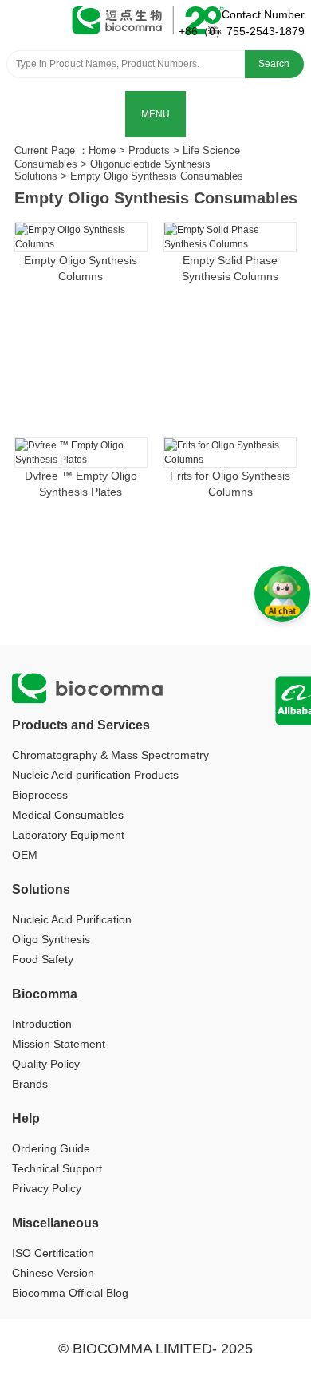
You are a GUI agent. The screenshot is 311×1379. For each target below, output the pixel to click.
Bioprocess (40, 794)
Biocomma (44, 994)
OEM (24, 854)
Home (102, 150)
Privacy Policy (46, 1188)
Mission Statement (58, 1043)
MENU (155, 114)
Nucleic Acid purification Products (95, 775)
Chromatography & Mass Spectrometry (110, 755)
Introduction (42, 1023)
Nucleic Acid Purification (72, 919)
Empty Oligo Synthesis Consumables (156, 176)
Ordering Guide (51, 1148)
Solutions (41, 889)
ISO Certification (53, 1253)
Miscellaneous (55, 1223)
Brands (30, 1083)
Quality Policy (46, 1063)
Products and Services (81, 725)
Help (26, 1118)
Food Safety (42, 959)
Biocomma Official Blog (70, 1292)
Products (149, 150)
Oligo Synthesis (51, 939)
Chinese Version (53, 1272)
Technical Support (57, 1168)
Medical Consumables (68, 814)
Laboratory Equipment (68, 834)
